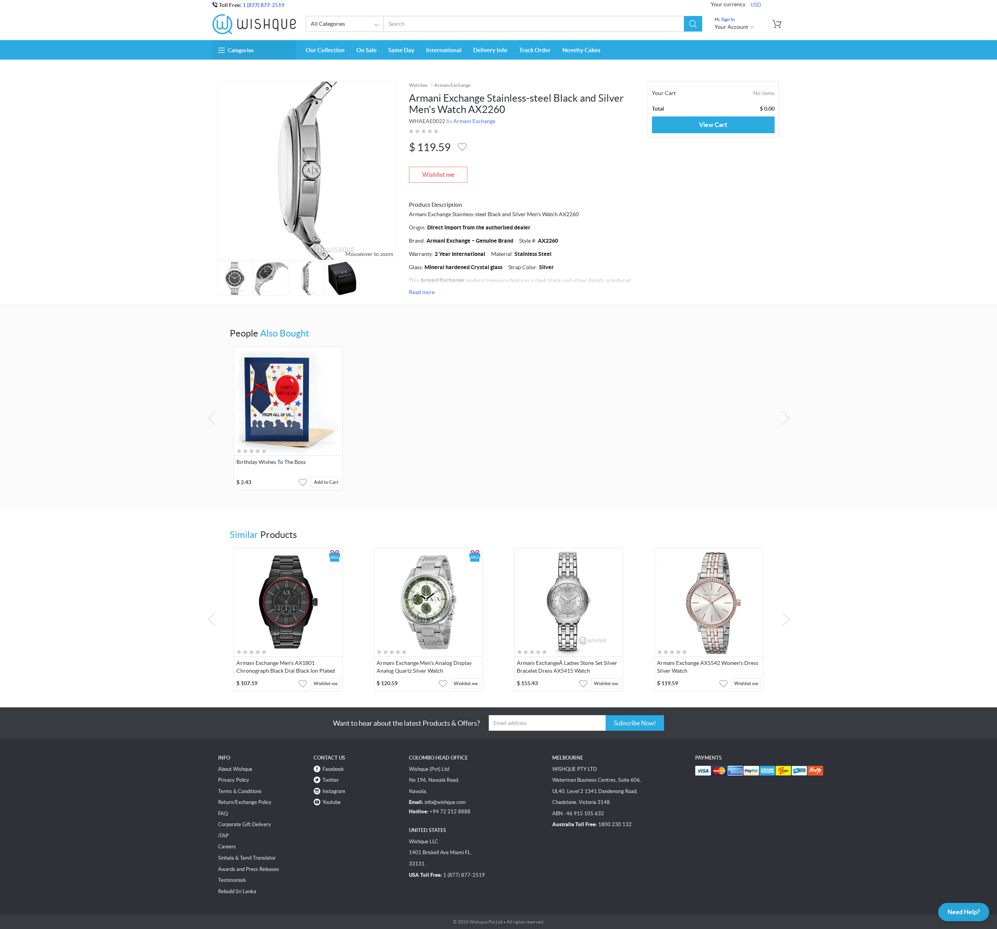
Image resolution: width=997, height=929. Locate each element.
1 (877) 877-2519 (263, 5)
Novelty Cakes (581, 50)
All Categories (328, 24)
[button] (693, 24)
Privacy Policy (233, 780)
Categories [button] (241, 50)
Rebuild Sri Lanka (237, 891)
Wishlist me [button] (326, 683)
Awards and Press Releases (248, 869)
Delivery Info (490, 50)
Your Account (732, 27)
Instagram (333, 791)
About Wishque (235, 769)
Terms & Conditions (240, 791)
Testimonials (232, 880)
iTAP (223, 836)
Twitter (330, 780)
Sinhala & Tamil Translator (247, 858)
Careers (227, 847)
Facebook (333, 769)
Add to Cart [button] (326, 482)
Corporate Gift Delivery (244, 824)
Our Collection (325, 50)
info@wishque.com (445, 802)
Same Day (401, 50)
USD (755, 5)
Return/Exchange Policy (244, 802)
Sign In (728, 19)
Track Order (535, 50)
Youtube (331, 802)
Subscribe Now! (635, 722)
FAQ (223, 813)
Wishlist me (438, 174)
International (444, 50)
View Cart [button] (713, 124)
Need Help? (964, 911)
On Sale (366, 50)
